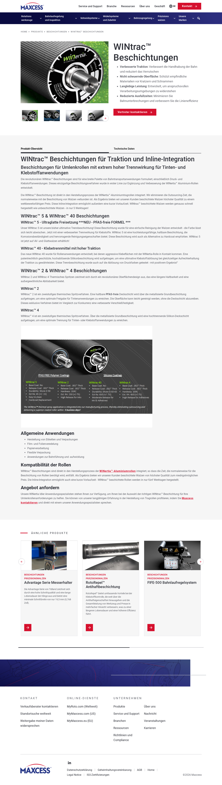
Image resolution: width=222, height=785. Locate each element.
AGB (139, 769)
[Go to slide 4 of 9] (95, 115)
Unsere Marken (183, 18)
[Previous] (21, 561)
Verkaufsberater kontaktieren (39, 706)
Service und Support (90, 6)
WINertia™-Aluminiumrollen (117, 471)
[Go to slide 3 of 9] (73, 115)
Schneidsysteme (89, 18)
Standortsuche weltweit (35, 713)
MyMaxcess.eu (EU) (80, 720)
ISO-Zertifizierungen (98, 774)
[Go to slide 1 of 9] (29, 115)
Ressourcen (128, 6)
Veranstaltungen (154, 720)
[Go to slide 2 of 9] (51, 115)
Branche (112, 6)
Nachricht (150, 713)
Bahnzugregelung (143, 18)
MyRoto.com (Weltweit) (82, 706)
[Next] (105, 118)
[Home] (32, 6)
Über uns (144, 6)
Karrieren (150, 728)
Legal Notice (74, 774)
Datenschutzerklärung (79, 769)
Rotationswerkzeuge (27, 18)
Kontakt (187, 6)
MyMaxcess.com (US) (81, 713)
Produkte (119, 706)
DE (174, 6)
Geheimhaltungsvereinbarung (114, 769)
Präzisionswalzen (163, 18)
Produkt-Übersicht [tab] (31, 148)
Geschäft (159, 6)
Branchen (119, 720)
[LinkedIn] (69, 762)
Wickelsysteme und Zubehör (111, 18)
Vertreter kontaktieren (132, 112)
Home (151, 769)
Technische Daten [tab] (124, 148)
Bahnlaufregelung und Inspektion (54, 18)
